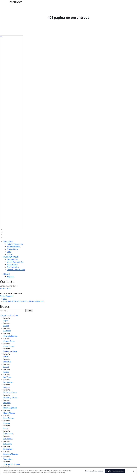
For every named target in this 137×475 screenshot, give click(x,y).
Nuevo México (9, 413)
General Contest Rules (16, 270)
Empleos (10, 276)
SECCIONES (8, 241)
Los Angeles (8, 382)
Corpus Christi (9, 341)
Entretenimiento (13, 246)
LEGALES (6, 274)
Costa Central (8, 346)
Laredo (6, 372)
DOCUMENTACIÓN (11, 257)
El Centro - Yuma (10, 351)
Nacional (6, 403)
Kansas (6, 367)
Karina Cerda (5, 288)
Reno (5, 428)
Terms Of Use (12, 259)
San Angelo (8, 438)
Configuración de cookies (94, 471)
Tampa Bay (7, 459)
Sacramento (8, 433)
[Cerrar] (133, 471)
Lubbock (6, 387)
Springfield (7, 449)
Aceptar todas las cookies (115, 471)
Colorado (7, 331)
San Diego (7, 444)
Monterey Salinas (10, 397)
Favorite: (6, 318)
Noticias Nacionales (15, 244)
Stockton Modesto (10, 454)
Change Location (7, 315)
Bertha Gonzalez (6, 296)
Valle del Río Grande (11, 464)
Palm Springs (8, 418)
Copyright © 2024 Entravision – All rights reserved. (23, 301)
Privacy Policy (12, 264)
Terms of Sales (13, 267)
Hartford (7, 361)
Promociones (12, 249)
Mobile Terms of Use (15, 262)
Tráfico (9, 254)
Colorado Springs (10, 336)
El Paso (6, 356)
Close (16, 315)
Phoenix (6, 423)
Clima (9, 252)
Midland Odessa (10, 392)
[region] (68, 471)
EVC (5, 299)
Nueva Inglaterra (10, 408)
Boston (6, 325)
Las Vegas (7, 377)
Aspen (5, 320)
